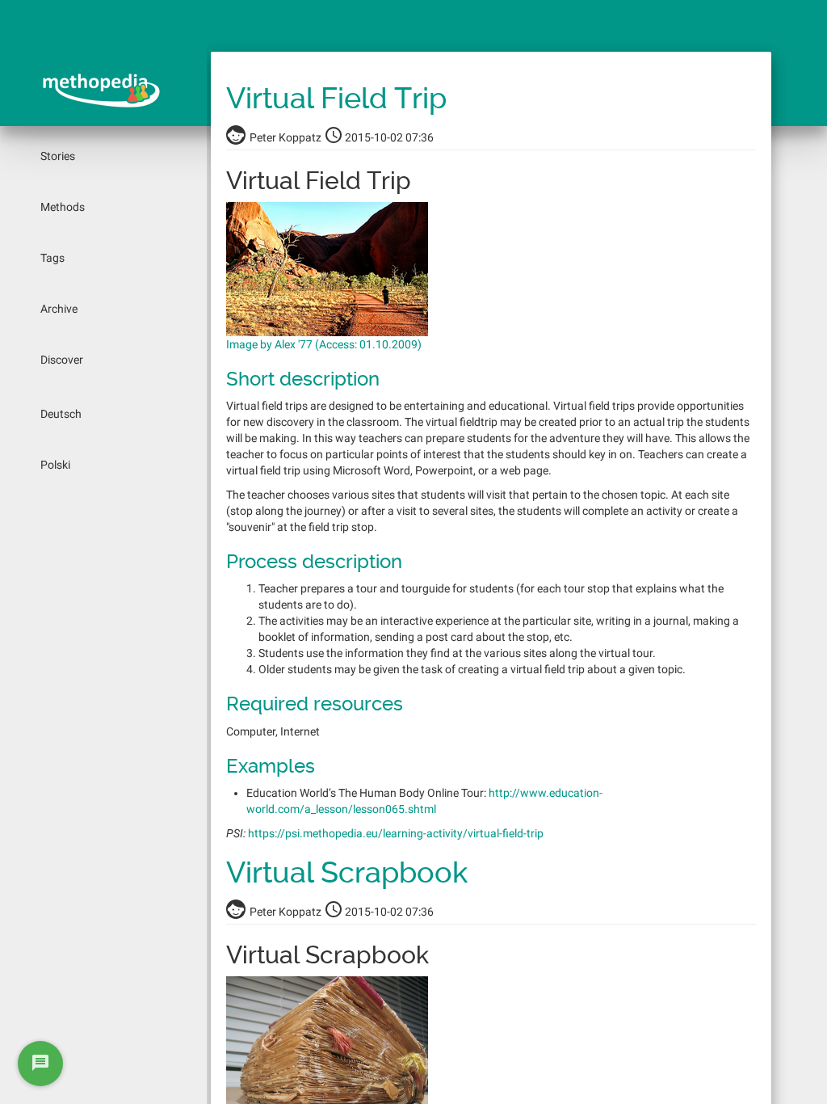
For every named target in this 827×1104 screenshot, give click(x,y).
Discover (61, 359)
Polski (55, 464)
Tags (52, 257)
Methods (62, 206)
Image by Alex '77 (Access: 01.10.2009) (324, 344)
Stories (57, 156)
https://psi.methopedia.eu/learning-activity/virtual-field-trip (396, 833)
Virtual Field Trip (336, 99)
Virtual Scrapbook (347, 873)
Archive (59, 308)
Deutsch (61, 413)
